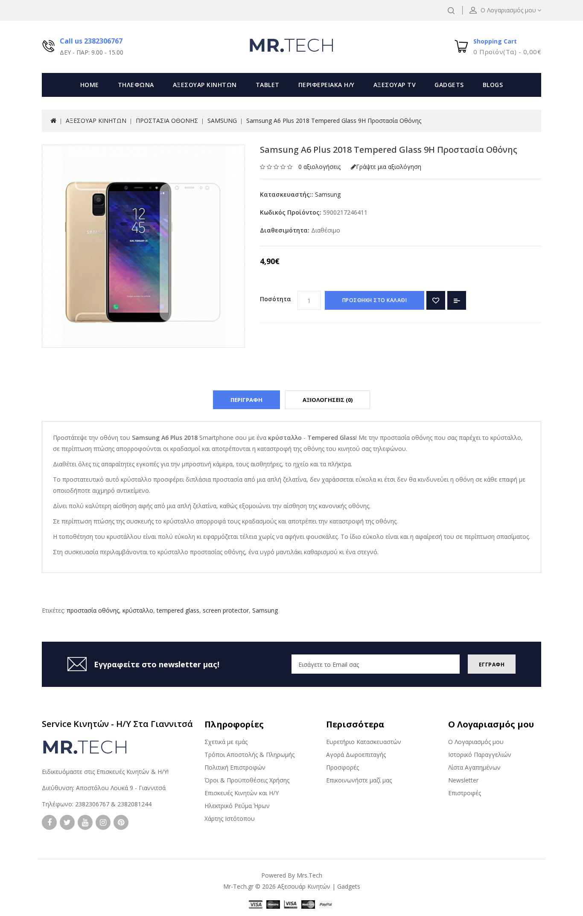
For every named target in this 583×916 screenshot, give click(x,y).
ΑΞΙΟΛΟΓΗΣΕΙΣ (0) (328, 400)
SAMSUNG (222, 120)
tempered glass (178, 610)
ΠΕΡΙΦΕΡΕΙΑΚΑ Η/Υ (326, 85)
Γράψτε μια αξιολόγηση (388, 167)
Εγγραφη (492, 664)
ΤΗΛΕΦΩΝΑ (136, 85)
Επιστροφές (464, 793)
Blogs (493, 85)
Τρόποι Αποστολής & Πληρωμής (249, 754)
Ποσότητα (275, 299)
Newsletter (463, 780)
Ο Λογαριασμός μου (476, 742)
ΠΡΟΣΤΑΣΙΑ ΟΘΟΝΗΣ (167, 120)
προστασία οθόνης (93, 610)
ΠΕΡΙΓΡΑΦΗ (246, 400)
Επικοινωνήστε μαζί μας (359, 780)
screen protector (226, 610)
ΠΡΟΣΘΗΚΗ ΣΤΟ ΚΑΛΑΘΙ (374, 300)
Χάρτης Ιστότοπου (229, 818)
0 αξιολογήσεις (319, 167)
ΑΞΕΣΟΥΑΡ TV (394, 85)
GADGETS (449, 85)
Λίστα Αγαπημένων (474, 767)
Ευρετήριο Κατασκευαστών (363, 742)
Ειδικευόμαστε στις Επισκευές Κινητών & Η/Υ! (105, 772)
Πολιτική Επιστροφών (234, 767)
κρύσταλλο (137, 610)
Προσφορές (342, 767)
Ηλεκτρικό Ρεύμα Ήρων (237, 806)
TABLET (268, 85)
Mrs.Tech (309, 875)
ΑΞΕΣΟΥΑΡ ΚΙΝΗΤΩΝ (205, 85)
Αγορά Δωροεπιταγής (356, 754)
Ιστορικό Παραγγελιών (479, 754)
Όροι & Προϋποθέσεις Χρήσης (246, 780)
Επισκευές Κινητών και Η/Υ (241, 793)
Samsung (328, 194)
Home (89, 85)
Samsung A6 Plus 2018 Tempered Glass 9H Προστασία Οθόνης (333, 120)
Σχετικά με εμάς (226, 742)
